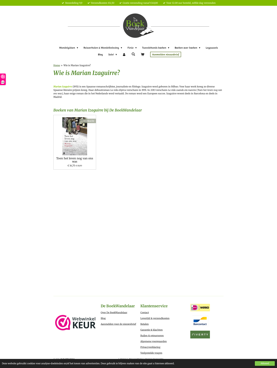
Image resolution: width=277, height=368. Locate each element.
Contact (144, 312)
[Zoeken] (133, 54)
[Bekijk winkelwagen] (142, 54)
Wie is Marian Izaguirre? (77, 65)
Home (56, 65)
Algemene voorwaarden (153, 341)
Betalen (144, 324)
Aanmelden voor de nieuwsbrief (118, 324)
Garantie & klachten (151, 329)
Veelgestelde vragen (151, 352)
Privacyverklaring (150, 347)
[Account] (124, 54)
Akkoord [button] (265, 363)
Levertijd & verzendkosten (155, 318)
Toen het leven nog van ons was (74, 160)
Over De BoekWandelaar (114, 312)
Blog (103, 318)
